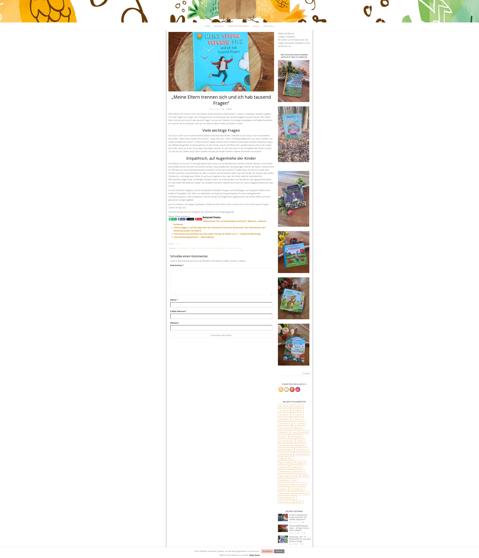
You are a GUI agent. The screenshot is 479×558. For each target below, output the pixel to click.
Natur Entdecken (286, 462)
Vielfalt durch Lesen (287, 480)
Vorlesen (283, 489)
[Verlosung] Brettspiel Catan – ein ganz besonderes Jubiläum (299, 527)
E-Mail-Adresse (178, 311)
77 (300, 544)
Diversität (304, 432)
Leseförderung (285, 454)
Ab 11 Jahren (192, 248)
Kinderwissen (302, 449)
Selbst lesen (298, 471)
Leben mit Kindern (238, 26)
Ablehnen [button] (279, 551)
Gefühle (222, 248)
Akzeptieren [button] (267, 551)
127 (300, 522)
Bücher (218, 26)
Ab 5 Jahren (297, 410)
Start (207, 26)
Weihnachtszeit (285, 502)
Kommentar (177, 265)
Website (174, 323)
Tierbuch (295, 476)
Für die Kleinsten (286, 441)
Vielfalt (304, 476)
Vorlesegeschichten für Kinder (292, 484)
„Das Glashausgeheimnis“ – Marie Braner (193, 237)
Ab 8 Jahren (200, 248)
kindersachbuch (286, 449)
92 (302, 533)
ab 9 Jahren (209, 248)
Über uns (268, 26)
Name (174, 299)
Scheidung (238, 248)
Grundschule (229, 248)
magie (281, 458)
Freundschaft (296, 436)
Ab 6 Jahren (284, 414)
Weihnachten (285, 493)
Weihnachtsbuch (301, 493)
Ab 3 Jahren (297, 406)
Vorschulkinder (296, 489)
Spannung (283, 476)
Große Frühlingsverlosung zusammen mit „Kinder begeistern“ (298, 517)
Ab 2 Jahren (284, 406)
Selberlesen (284, 471)
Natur (290, 458)
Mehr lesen (254, 555)
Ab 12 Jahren (284, 428)
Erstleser (283, 436)
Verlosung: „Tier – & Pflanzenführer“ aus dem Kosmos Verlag (300, 538)
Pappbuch (301, 462)
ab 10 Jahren (182, 248)
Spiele (256, 26)
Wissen (299, 502)
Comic (294, 432)
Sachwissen (296, 467)
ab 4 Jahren (284, 410)
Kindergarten (299, 445)
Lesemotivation (301, 454)
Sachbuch (283, 467)
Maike (230, 109)
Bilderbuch (283, 432)
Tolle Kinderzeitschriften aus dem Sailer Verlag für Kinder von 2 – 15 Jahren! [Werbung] (216, 233)
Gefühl (216, 248)
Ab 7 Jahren (297, 414)
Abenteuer (298, 428)
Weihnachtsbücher (287, 497)
